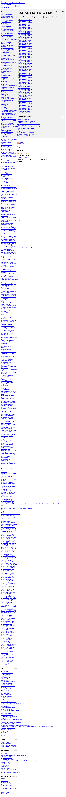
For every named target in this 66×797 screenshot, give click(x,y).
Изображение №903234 (24, 111)
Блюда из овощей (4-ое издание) (25, 128)
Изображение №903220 (24, 73)
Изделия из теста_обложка (8, 484)
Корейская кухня (11, 788)
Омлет (6, 415)
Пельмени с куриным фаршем (7, 61)
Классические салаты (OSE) (24, 122)
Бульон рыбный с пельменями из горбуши (9, 172)
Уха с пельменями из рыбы (7, 155)
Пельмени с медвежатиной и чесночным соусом (8, 113)
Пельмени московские (7, 48)
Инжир (7, 213)
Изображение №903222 (24, 85)
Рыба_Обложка (21, 129)
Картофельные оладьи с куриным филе (7, 358)
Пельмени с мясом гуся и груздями (8, 115)
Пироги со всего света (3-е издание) (27, 134)
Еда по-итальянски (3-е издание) (7, 641)
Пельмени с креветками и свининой (7, 67)
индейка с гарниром (5, 694)
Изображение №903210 (24, 96)
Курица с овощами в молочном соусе (9, 410)
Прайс (18, 146)
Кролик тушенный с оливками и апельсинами (7, 326)
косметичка (10, 719)
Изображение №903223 (24, 102)
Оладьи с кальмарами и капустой (6, 388)
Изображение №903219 (24, 82)
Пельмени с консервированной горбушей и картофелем (9, 110)
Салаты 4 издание (6, 572)
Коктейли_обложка (19, 503)
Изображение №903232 (24, 88)
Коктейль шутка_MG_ (7, 250)
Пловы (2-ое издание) (7, 542)
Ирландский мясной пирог (8, 205)
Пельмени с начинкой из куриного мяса (8, 119)
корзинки (28, 726)
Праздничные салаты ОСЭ (24, 135)
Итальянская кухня (4, 781)
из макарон (6, 675)
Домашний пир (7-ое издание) (8, 556)
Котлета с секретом (6, 278)
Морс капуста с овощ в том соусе (8, 435)
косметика (17, 719)
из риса (11, 686)
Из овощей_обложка (6, 490)
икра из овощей (4, 698)
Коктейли (10, 503)
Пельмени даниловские (8, 29)
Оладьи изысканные (8, 464)
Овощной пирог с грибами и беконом (7, 362)
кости (13, 772)
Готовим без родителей (23, 119)
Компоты (19, 131)
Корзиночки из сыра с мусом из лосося (8, 288)
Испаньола (13, 213)
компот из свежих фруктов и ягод (7, 256)
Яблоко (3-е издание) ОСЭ (8, 548)
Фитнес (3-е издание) (7, 636)
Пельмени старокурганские (7, 16)
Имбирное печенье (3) (6, 174)
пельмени (4, 14)
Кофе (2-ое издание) (6, 603)
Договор (20, 142)
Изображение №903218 (24, 67)
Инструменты (12, 761)
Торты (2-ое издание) (7, 579)
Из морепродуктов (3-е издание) (8, 605)
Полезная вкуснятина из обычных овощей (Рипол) (31, 127)
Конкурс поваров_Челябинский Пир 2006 (8, 745)
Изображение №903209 (24, 64)
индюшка (9, 755)
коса (49, 726)
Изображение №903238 (24, 24)
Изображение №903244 (24, 33)
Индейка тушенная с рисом (6, 186)
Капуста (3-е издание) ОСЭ (7, 545)
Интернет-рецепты (6, 743)
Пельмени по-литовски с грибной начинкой (8, 122)
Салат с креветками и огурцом (8, 298)
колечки (10, 707)
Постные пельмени (6, 15)
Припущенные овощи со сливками (8, 296)
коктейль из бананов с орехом (9, 280)
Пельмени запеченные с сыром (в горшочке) (7, 130)
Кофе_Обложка (42, 503)
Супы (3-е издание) (6, 561)
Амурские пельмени (6, 53)
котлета (17, 725)
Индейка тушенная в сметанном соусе (8, 241)
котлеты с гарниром (6, 714)
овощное (6, 728)
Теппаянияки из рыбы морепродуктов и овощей (9, 371)
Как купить (8, 3)
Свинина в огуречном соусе (8, 332)
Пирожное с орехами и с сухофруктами (7, 301)
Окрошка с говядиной (4, 368)
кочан (17, 772)
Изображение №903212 (24, 79)
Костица (9, 247)
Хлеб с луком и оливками (8, 336)
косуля (7, 763)
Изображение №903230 (24, 93)
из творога (4, 702)
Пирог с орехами (5, 377)
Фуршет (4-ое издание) (7, 627)
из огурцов (10, 681)
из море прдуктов (8, 676)
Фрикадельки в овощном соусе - (8, 402)
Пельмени (7, 473)
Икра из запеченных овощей (5, 235)
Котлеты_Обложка (53, 503)
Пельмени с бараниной (7, 19)
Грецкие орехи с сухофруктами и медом (8, 365)
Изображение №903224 (24, 62)
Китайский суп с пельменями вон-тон (8, 164)
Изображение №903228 (24, 56)
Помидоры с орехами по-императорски (7, 314)
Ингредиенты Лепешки (6, 758)
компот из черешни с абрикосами (8, 254)
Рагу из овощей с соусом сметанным (7, 449)
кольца (22, 725)
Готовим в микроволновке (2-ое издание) (7, 661)
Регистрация (7, 4)
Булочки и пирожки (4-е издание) (7, 653)
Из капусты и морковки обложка (8, 485)
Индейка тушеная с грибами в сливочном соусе (9, 237)
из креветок (10, 690)
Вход (2, 4)
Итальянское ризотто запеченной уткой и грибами (8, 232)
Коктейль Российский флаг (7, 263)
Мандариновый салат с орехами (8, 451)
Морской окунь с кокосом (7, 416)
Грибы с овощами (5, 458)
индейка (15, 755)
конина (29, 247)
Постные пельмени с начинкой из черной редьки (8, 149)
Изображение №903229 (24, 108)
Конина (14, 247)
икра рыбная (4, 754)
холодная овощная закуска (6, 730)
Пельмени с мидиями (7, 34)
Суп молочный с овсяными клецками (7, 418)
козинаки (10, 710)
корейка (7, 769)
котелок (8, 712)
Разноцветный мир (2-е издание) (8, 523)
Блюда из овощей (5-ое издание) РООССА (28, 124)
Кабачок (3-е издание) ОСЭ (7, 562)
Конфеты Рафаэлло (5, 293)
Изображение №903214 (24, 38)
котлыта (10, 703)
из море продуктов (6, 679)
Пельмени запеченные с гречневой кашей (7, 125)
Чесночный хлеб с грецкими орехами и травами (9, 429)
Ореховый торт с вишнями (8, 403)
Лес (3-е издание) (5, 519)
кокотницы (10, 725)
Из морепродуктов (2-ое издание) (8, 610)
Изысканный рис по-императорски (8, 226)
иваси (9, 689)
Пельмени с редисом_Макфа (6, 37)
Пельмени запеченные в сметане (6, 94)
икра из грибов (6, 695)
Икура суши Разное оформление (8, 206)
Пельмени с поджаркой (6, 47)
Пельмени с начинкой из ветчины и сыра (8, 117)
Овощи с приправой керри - (6, 390)
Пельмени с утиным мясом (7, 74)
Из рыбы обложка (8, 487)
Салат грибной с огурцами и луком (7, 335)
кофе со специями (6, 709)
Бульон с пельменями (7, 161)
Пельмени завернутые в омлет (6, 82)
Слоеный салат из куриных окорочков (8, 306)
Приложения (21, 143)
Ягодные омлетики (6, 441)
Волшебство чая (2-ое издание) (8, 529)
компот (34, 726)
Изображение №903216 (24, 50)
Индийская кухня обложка (7, 497)
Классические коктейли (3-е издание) (7, 650)
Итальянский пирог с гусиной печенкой (7, 184)
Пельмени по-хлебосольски (8, 28)
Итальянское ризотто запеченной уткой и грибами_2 (8, 229)
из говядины (9, 684)
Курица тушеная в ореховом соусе (8, 331)
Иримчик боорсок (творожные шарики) (8, 178)
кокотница (15, 726)
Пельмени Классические (7, 25)
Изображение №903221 (24, 41)
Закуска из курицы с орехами (7, 462)
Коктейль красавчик (7, 286)
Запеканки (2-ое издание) (9, 524)
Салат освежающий (5, 446)
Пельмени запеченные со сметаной (6, 97)
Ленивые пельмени (6, 22)
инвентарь (4, 792)
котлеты (10, 294)
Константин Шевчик (7, 707)
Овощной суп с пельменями (6, 166)
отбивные (9, 412)
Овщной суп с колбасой (7, 445)
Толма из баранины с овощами (7, 319)
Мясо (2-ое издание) (6, 624)
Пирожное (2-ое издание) (8, 617)
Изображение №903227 (24, 53)
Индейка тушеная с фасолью (8, 187)
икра (10, 702)
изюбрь (3, 753)
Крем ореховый (4, 386)
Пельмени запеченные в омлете (7, 104)
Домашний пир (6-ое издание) (8, 616)
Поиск (17, 6)
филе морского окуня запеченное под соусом (8, 443)
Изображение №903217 (24, 76)
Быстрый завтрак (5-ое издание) (25, 132)
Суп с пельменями (5, 170)
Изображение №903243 (24, 36)
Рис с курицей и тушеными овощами (7, 407)
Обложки (10, 514)
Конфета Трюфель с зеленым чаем (8, 244)
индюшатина (10, 699)
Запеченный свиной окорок (8, 341)
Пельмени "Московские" (8, 38)
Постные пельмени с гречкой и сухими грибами (7, 146)
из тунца (8, 683)
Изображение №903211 (24, 99)
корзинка (44, 726)
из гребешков (6, 678)
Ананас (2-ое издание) (8, 526)
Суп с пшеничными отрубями (6, 433)
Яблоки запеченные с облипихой (5, 460)
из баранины (10, 676)
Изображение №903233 (24, 70)
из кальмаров (4, 688)
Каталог (3, 3)
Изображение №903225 (24, 47)
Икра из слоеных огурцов (8, 391)
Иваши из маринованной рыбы (5, 211)
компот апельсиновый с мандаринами (8, 258)
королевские (16, 703)
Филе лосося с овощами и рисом (9, 456)
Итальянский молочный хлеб (7, 193)
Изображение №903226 (24, 91)
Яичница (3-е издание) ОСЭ (7, 639)
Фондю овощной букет (9, 413)
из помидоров (5, 681)
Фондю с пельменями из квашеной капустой (8, 168)
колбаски (8, 772)
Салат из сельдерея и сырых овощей (7, 423)
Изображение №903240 (24, 21)
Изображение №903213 (24, 59)
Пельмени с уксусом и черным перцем (7, 133)
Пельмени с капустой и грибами (6, 107)
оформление (10, 454)
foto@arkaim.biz (22, 157)
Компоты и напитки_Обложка (7, 507)
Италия (7, 674)
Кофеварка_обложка (31, 503)
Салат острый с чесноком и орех (7, 405)
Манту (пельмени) (7, 27)
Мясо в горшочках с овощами (6, 350)
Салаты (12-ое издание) (8, 611)
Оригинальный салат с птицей (8, 420)
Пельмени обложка (6, 477)
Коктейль (10, 279)
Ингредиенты (21, 761)
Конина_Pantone (22, 247)
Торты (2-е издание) (6, 632)
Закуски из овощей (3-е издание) (7, 656)
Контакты (22, 3)
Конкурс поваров (11, 746)
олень (8, 733)
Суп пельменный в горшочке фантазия (7, 152)
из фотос (3, 742)
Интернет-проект (7, 793)
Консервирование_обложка (21, 508)
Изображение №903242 (24, 30)
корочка (8, 726)
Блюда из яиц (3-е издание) (8, 607)
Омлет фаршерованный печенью (7, 304)
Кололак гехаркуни (5, 268)
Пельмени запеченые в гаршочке (6, 72)
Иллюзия (7, 176)
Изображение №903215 (24, 105)
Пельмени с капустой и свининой (7, 54)
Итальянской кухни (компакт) (7, 482)
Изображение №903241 (24, 27)
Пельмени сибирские (5, 44)
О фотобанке (15, 3)
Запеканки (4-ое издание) (8, 546)
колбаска (22, 726)
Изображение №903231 (24, 44)
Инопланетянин (10, 220)
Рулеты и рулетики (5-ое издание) (26, 121)
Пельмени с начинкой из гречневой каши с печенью (9, 139)
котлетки (9, 716)
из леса (7, 686)
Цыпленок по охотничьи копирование (6, 348)
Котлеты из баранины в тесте (7, 270)
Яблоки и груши (21, 125)
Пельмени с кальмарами (8, 50)
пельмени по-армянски (4, 672)
